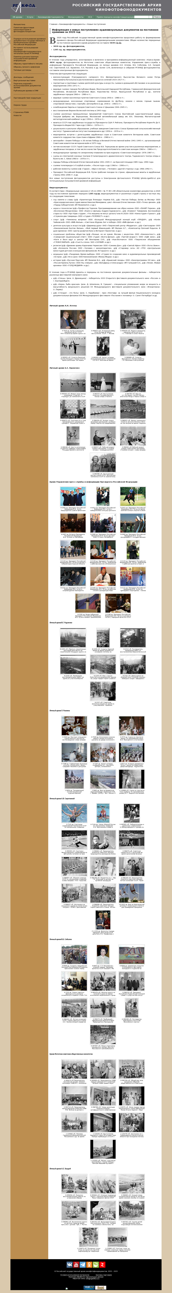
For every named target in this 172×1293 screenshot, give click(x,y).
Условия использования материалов (74, 1275)
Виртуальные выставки (24, 80)
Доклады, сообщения (23, 77)
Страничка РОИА (21, 112)
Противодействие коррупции (27, 98)
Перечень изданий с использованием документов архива (27, 85)
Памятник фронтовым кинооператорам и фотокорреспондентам (24, 29)
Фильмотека (19, 24)
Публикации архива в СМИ (26, 91)
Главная (53, 24)
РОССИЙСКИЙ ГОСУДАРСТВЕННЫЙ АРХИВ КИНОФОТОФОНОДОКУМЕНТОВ (117, 7)
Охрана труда (20, 105)
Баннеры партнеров (104, 1275)
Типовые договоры (22, 70)
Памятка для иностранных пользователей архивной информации (26, 59)
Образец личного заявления (27, 67)
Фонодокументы (75, 17)
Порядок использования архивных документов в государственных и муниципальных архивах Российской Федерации (30, 41)
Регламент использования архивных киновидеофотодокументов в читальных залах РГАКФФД (27, 50)
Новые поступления (96, 24)
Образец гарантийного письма (28, 64)
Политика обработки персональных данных (86, 1277)
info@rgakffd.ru (92, 1278)
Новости (17, 115)
